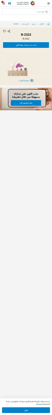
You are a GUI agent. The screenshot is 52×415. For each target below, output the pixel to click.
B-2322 (26, 38)
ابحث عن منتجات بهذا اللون (26, 45)
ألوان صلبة (25, 24)
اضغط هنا (39, 404)
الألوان (41, 24)
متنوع (34, 24)
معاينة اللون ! (24, 80)
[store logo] (26, 3)
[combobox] (26, 12)
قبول (26, 410)
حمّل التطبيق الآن (26, 103)
